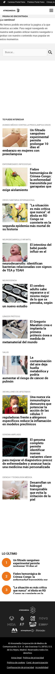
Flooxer (40, 630)
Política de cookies (16, 662)
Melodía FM (14, 630)
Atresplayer (27, 630)
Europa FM (43, 624)
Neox (32, 618)
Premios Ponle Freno (35, 2)
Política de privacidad (33, 657)
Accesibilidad (41, 667)
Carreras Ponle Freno (16, 2)
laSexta (22, 618)
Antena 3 (11, 618)
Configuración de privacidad (20, 667)
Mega (11, 624)
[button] (50, 10)
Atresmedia (27, 610)
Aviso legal (16, 657)
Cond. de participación (37, 662)
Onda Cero (32, 624)
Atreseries (22, 624)
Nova (43, 618)
